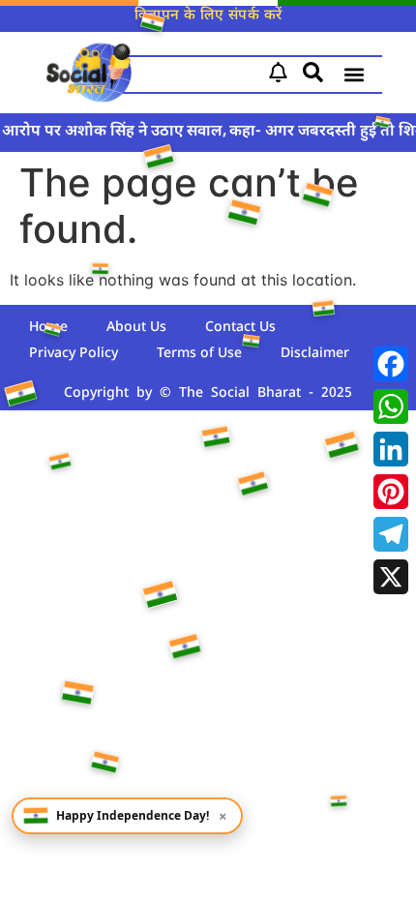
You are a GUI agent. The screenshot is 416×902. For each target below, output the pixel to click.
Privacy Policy (73, 354)
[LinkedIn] (391, 449)
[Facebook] (391, 364)
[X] (391, 577)
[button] (354, 75)
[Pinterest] (391, 491)
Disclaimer (315, 354)
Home (48, 327)
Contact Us (240, 327)
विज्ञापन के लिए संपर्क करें (208, 16)
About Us (136, 327)
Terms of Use (199, 354)
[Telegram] (391, 534)
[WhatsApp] (391, 406)
